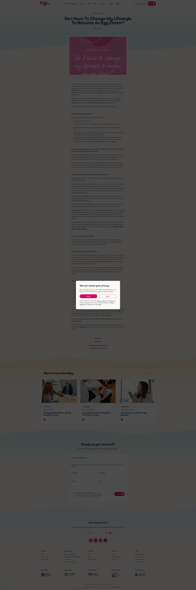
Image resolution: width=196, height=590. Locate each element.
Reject (108, 296)
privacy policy (101, 301)
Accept (88, 296)
